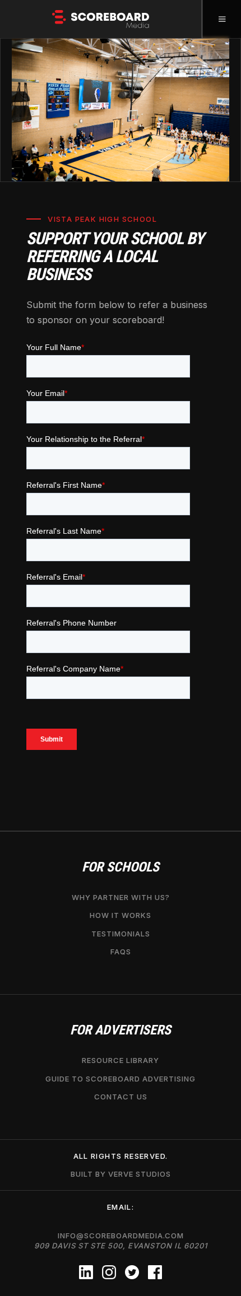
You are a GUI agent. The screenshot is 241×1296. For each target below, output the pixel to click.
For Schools (120, 867)
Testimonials (120, 933)
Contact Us (120, 1096)
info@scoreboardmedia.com (120, 1240)
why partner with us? (121, 897)
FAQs (120, 951)
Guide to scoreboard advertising (120, 1078)
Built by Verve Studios (121, 1173)
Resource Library (120, 1060)
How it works (120, 915)
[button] (221, 19)
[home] (101, 19)
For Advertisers (120, 1030)
